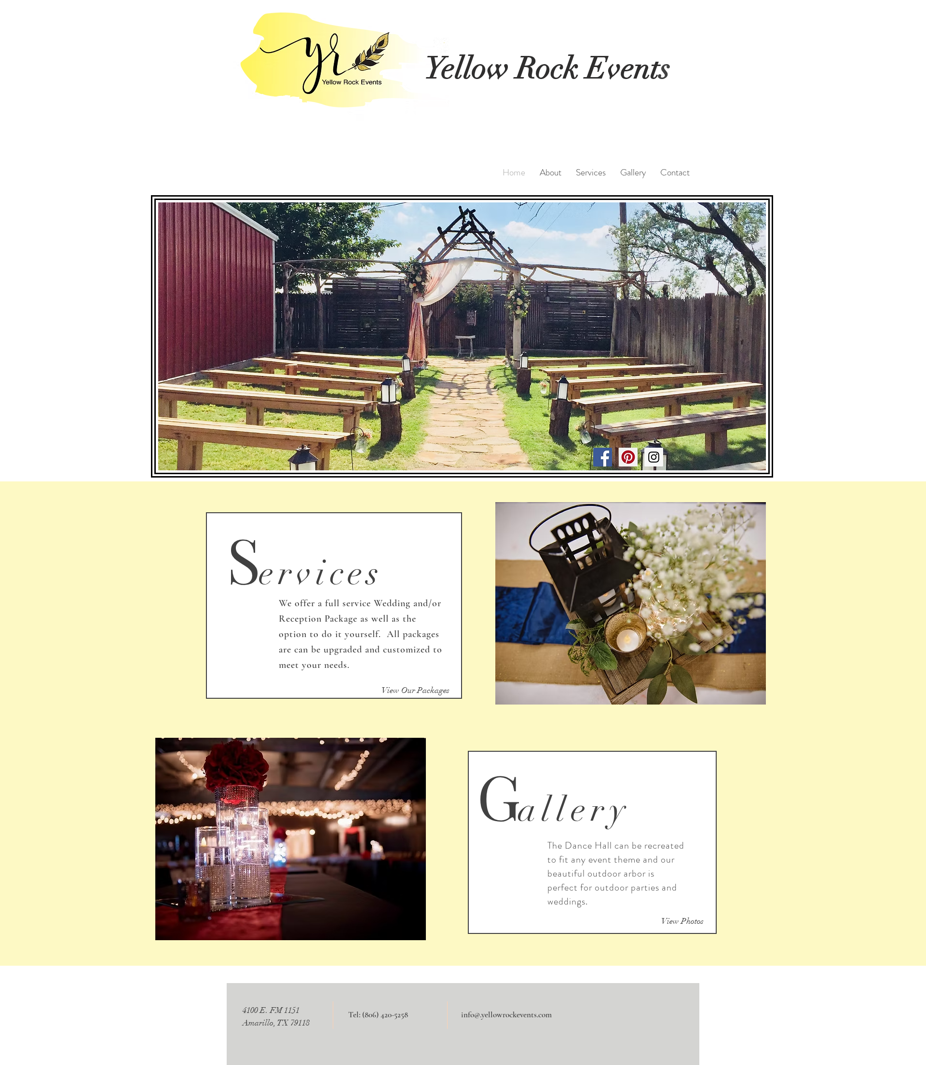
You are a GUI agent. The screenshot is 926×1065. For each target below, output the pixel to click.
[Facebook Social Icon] (602, 457)
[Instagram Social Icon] (653, 457)
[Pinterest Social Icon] (628, 457)
